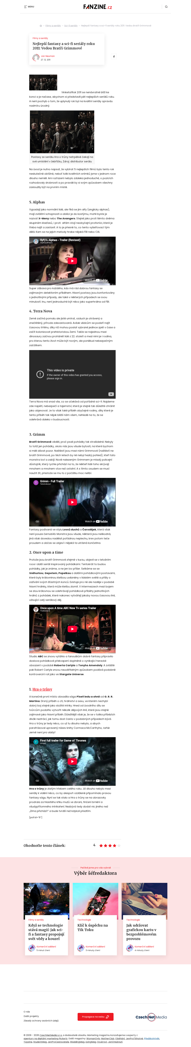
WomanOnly (93, 1038)
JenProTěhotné (134, 1038)
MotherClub (107, 1038)
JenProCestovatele (58, 1042)
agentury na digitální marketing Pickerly (46, 1038)
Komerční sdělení (46, 946)
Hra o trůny (42, 689)
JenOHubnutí (115, 1042)
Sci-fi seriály (71, 25)
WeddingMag (77, 1042)
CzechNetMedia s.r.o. (51, 1035)
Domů (41, 25)
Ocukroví (102, 1042)
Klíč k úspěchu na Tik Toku (92, 927)
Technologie (84, 919)
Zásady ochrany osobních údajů (41, 1020)
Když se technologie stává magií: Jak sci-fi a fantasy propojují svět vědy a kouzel (46, 932)
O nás (27, 1011)
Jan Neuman (48, 56)
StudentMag (40, 1042)
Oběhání (120, 1038)
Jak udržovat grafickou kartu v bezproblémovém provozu (141, 932)
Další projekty (31, 1016)
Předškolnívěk (151, 1038)
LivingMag (90, 1042)
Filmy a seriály (53, 25)
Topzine (28, 1042)
